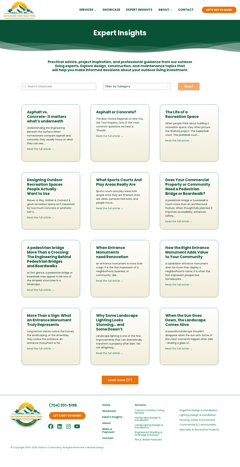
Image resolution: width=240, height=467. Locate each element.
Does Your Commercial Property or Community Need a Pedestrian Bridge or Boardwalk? (187, 186)
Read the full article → (40, 149)
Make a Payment (108, 430)
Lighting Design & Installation (198, 415)
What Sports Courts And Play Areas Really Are (119, 182)
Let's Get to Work (219, 10)
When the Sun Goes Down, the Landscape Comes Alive (185, 320)
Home (106, 405)
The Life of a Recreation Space (182, 114)
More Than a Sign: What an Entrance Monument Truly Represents (49, 320)
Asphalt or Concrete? (116, 112)
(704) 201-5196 (63, 405)
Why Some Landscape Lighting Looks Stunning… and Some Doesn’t (117, 322)
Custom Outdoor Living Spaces (149, 411)
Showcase (111, 10)
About (106, 423)
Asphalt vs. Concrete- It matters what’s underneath (46, 116)
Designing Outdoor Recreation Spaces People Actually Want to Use (45, 186)
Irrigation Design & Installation (199, 410)
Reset (188, 86)
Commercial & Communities (198, 424)
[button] (67, 415)
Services (140, 405)
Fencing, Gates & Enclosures (197, 420)
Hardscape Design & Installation (148, 419)
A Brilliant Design (94, 447)
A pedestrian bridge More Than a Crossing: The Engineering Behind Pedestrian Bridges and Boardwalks (49, 256)
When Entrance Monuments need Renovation (112, 252)
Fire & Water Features (148, 439)
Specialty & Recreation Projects (199, 429)
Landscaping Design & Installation (149, 426)
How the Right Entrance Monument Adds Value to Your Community (187, 252)
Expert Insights (139, 10)
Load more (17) (120, 380)
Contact (186, 10)
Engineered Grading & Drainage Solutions (148, 433)
